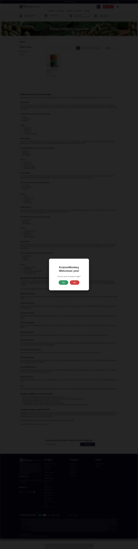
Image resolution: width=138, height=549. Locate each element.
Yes (63, 282)
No (74, 282)
